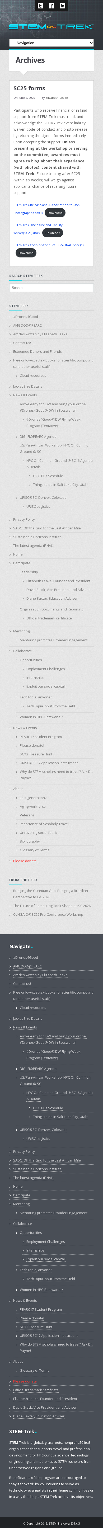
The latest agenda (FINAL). (33, 545)
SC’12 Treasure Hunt (36, 754)
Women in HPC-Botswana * (41, 716)
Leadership (29, 572)
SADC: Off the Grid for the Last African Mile (47, 528)
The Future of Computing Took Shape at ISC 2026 (52, 905)
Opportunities (31, 659)
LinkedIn (62, 5)
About (18, 788)
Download (55, 213)
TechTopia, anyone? (36, 697)
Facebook (51, 5)
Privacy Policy (24, 519)
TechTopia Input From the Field (50, 706)
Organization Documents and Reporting (51, 609)
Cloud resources (33, 375)
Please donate (25, 860)
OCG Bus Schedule (48, 475)
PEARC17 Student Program (41, 736)
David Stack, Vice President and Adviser (58, 589)
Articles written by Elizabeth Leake (40, 334)
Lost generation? (33, 797)
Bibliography (30, 841)
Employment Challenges (45, 668)
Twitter (40, 5)
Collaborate (22, 650)
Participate (21, 563)
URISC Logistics (38, 506)
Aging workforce (33, 806)
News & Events (25, 395)
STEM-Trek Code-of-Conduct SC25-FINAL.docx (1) (48, 245)
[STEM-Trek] (51, 27)
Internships (35, 677)
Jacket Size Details (27, 386)
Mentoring (21, 631)
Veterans (27, 815)
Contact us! (22, 342)
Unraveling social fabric (38, 832)
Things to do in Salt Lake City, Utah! (60, 484)
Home (18, 554)
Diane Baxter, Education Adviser (52, 598)
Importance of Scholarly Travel (44, 823)
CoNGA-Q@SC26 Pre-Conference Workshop (48, 914)
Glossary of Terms (34, 850)
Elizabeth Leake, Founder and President (58, 581)
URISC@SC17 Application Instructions (49, 762)
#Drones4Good (25, 316)
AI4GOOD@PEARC (27, 325)
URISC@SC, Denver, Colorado (43, 497)
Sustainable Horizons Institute (37, 536)
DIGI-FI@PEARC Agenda (38, 436)
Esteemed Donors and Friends (37, 351)
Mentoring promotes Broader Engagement (53, 640)
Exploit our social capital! (45, 686)
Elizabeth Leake (57, 98)
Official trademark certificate (49, 618)
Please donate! (32, 745)
